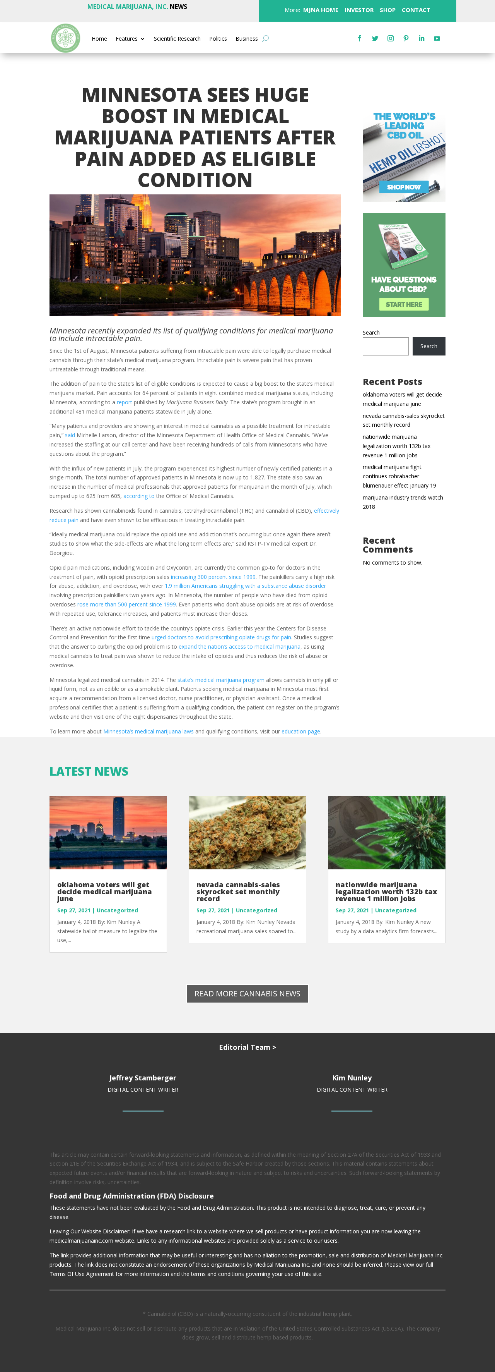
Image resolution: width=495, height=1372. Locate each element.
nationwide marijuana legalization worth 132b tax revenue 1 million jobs (396, 446)
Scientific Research (177, 39)
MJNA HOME (320, 10)
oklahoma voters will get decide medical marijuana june (104, 891)
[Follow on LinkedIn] (421, 38)
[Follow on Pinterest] (406, 38)
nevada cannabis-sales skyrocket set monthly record (238, 891)
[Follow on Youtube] (437, 38)
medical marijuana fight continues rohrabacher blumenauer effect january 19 (399, 476)
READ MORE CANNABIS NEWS (247, 993)
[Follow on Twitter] (375, 38)
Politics (218, 39)
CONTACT (415, 10)
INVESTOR (359, 10)
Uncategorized (117, 910)
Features (127, 39)
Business (247, 39)
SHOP (387, 10)
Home (99, 39)
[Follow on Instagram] (390, 38)
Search (371, 332)
